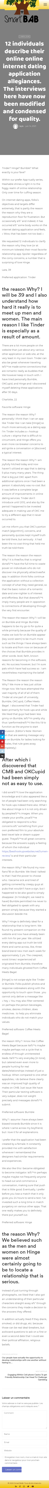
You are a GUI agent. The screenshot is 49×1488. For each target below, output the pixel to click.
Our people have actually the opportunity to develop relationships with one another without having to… (24, 1360)
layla (21, 126)
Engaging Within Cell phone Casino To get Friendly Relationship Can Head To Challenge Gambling (26, 1377)
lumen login (24, 36)
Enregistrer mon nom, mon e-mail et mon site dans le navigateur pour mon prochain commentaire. (26, 1460)
